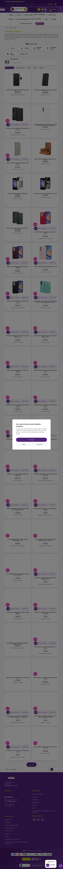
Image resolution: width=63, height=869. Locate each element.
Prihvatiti (31, 440)
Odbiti (23, 444)
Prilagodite (39, 444)
